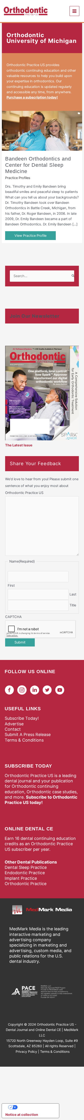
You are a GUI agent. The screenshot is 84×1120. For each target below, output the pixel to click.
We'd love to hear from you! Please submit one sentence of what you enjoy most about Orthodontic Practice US (41, 486)
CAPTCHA (13, 617)
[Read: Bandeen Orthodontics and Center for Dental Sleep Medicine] (42, 130)
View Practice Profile (30, 236)
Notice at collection (21, 1115)
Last (73, 594)
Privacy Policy (26, 1051)
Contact (13, 729)
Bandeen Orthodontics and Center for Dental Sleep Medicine (38, 165)
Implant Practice (21, 878)
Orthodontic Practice (25, 883)
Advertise (14, 723)
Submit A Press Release (28, 734)
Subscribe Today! (22, 718)
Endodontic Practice (25, 872)
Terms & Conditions (24, 740)
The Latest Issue (18, 445)
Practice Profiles (17, 178)
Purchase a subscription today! (32, 97)
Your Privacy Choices (35, 1107)
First (11, 585)
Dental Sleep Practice (26, 867)
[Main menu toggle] (74, 11)
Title (73, 605)
